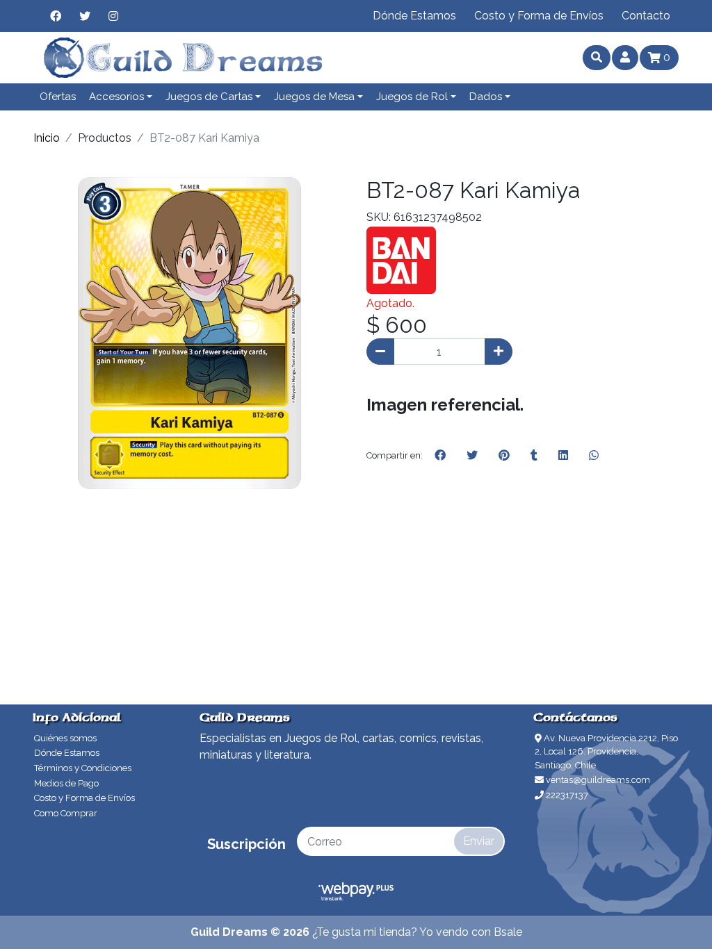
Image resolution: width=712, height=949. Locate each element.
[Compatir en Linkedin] (563, 456)
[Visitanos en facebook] (55, 16)
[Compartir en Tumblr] (534, 456)
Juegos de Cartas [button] (208, 96)
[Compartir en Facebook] (440, 456)
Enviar (478, 841)
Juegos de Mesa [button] (314, 96)
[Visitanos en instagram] (113, 16)
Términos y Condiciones (82, 768)
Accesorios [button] (116, 96)
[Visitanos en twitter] (84, 16)
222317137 (566, 795)
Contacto (646, 15)
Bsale (508, 932)
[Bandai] (401, 259)
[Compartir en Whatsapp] (594, 456)
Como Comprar (65, 813)
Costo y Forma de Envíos (539, 15)
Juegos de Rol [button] (412, 96)
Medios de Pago (66, 783)
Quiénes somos (65, 738)
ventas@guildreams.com (597, 780)
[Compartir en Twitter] (472, 456)
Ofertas (58, 96)
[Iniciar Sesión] (625, 57)
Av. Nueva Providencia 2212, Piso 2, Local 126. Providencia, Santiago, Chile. (606, 751)
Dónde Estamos (414, 15)
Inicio (46, 138)
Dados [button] (485, 96)
